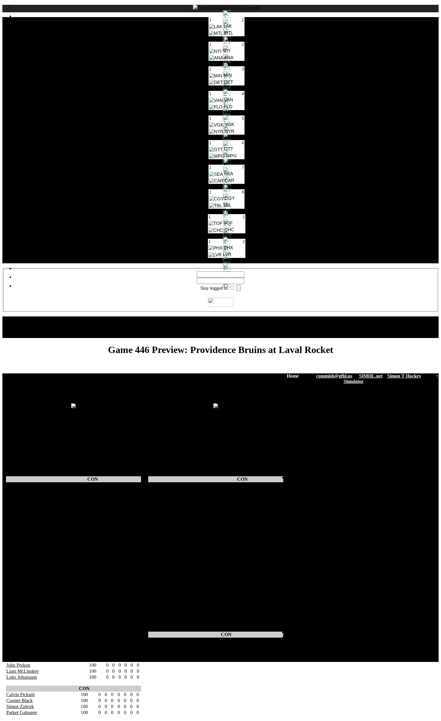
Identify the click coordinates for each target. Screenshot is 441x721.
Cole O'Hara (18, 581)
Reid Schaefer (19, 515)
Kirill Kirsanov (162, 581)
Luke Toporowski (165, 599)
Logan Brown (19, 521)
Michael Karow (21, 599)
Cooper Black (19, 700)
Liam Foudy (18, 593)
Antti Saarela (160, 509)
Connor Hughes (163, 640)
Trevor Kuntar (19, 533)
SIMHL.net (370, 375)
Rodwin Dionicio (22, 563)
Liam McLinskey (22, 671)
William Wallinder (165, 503)
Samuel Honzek (163, 485)
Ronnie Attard (19, 641)
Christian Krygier (165, 557)
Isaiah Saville (161, 646)
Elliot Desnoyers (22, 629)
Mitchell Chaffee (22, 611)
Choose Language (226, 319)
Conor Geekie (19, 503)
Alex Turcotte (161, 587)
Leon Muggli (18, 587)
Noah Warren (19, 569)
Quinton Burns (162, 623)
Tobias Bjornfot (163, 521)
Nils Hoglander (163, 491)
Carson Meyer (19, 605)
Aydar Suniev (19, 575)
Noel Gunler (160, 515)
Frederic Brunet (21, 509)
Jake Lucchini (161, 563)
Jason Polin (17, 497)
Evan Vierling (161, 575)
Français (233, 335)
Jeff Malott (158, 593)
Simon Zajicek (20, 706)
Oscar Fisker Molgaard (170, 611)
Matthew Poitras (21, 491)
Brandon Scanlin (22, 647)
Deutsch (232, 329)
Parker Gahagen (21, 712)
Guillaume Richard (166, 617)
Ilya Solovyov (161, 539)
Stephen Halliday (22, 539)
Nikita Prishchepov (24, 485)
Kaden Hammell (164, 605)
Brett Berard (18, 527)
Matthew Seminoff (166, 497)
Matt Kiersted (19, 635)
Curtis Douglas (20, 623)
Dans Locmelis (20, 659)
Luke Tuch (16, 557)
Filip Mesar (159, 527)
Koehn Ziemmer (22, 617)
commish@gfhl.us (334, 375)
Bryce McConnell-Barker (172, 533)
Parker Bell (17, 551)
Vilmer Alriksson (22, 653)
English (232, 324)
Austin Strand (161, 545)
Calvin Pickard (20, 694)
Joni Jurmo (158, 551)
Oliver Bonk (160, 569)
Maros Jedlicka (20, 545)
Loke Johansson (21, 677)
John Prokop (18, 665)
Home (293, 376)
